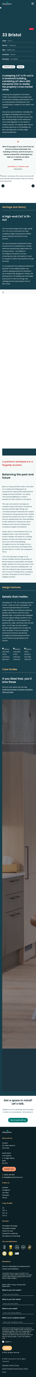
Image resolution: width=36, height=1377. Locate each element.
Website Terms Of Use (10, 1365)
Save (32, 29)
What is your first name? (11, 1290)
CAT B (4, 1216)
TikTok (4, 1198)
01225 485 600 (9, 1175)
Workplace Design (9, 1228)
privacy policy (12, 1336)
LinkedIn (5, 1187)
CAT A (4, 1210)
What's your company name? (13, 1318)
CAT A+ (5, 1213)
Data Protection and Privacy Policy (15, 1369)
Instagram (6, 1190)
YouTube (5, 1193)
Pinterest (5, 1195)
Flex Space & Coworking (11, 1236)
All (3, 1208)
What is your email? (9, 1309)
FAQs (4, 1372)
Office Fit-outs (9, 67)
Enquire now (9, 1169)
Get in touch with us (18, 1120)
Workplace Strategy (9, 1226)
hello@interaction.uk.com (13, 1177)
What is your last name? (11, 1299)
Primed (20, 67)
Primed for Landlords (10, 1233)
